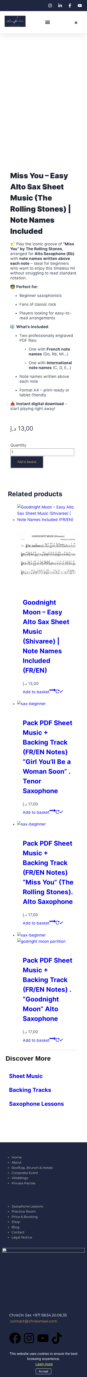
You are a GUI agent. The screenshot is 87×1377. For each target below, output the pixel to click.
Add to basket (26, 462)
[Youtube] (43, 1338)
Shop (16, 1222)
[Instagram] (29, 1338)
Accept (43, 1371)
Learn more (44, 1364)
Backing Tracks (30, 1090)
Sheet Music (26, 1076)
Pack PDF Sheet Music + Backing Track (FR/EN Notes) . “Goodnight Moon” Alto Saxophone (47, 989)
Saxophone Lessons (36, 1103)
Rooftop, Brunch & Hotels (32, 1168)
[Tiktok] (57, 1338)
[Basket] (76, 22)
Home (17, 1157)
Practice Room (24, 1211)
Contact (19, 1232)
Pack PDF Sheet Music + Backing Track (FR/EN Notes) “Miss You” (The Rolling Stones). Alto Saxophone (48, 872)
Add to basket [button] (36, 692)
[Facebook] (15, 1338)
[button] (48, 22)
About (17, 1162)
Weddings (20, 1178)
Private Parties (23, 1183)
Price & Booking (25, 1217)
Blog (15, 1227)
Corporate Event (25, 1173)
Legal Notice (22, 1237)
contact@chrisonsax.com (33, 1321)
